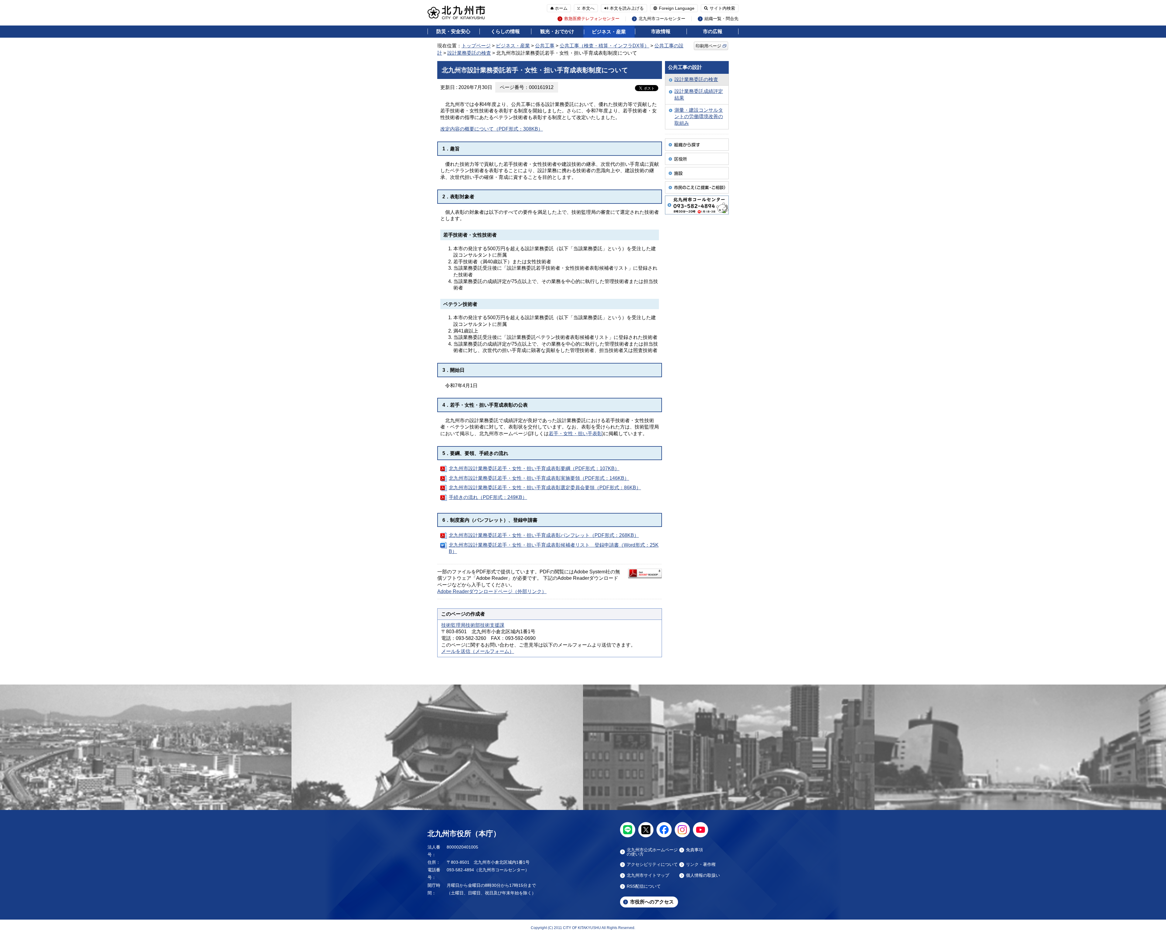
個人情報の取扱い (703, 875)
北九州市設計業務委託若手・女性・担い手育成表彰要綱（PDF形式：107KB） (534, 468)
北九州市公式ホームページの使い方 (652, 852)
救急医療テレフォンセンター (591, 18)
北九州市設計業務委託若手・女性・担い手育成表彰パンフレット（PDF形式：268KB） (544, 535)
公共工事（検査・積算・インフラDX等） (604, 45)
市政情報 (660, 31)
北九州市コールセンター (662, 18)
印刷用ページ (708, 45)
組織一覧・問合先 (721, 18)
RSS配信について (644, 886)
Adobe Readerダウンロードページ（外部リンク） (492, 591)
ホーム (561, 8)
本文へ (588, 8)
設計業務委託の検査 (469, 53)
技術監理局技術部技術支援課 (472, 625)
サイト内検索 (722, 8)
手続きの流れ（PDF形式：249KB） (488, 497)
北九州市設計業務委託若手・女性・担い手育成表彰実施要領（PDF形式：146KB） (539, 478)
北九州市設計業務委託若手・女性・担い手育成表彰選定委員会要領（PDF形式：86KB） (545, 487)
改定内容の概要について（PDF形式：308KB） (491, 129)
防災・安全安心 (453, 31)
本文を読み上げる (627, 8)
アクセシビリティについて (652, 864)
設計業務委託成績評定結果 (698, 95)
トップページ (476, 45)
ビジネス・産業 (609, 31)
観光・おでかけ (557, 31)
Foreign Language (676, 8)
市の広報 (712, 31)
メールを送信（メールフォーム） (477, 651)
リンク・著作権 (701, 864)
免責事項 (694, 850)
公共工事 (544, 45)
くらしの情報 (505, 31)
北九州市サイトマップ (648, 875)
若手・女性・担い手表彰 (575, 433)
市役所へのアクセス (652, 901)
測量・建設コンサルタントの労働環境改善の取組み (698, 117)
